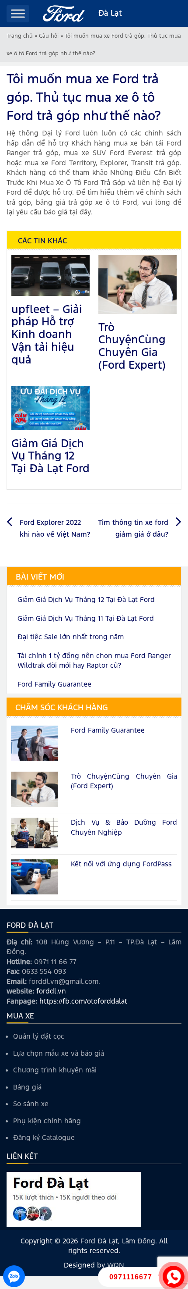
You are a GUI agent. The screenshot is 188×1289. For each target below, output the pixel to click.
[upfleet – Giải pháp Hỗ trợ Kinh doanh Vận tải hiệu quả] (50, 274)
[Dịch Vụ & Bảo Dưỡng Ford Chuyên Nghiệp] (34, 834)
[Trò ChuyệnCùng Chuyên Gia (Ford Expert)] (137, 283)
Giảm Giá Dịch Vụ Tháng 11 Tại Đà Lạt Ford (85, 618)
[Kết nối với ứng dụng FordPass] (34, 877)
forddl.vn (51, 991)
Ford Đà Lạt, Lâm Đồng (117, 1241)
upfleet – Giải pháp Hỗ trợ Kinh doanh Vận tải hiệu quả (46, 334)
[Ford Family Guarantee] (34, 744)
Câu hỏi (49, 35)
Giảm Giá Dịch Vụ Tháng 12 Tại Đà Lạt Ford (50, 456)
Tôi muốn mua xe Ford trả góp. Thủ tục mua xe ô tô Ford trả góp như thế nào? (84, 97)
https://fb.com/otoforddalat (83, 1001)
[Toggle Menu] (18, 13)
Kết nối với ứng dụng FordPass (121, 864)
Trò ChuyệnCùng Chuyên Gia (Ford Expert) (132, 346)
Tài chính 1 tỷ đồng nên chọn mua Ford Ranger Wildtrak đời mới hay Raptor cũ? (94, 660)
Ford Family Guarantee (54, 684)
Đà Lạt (110, 13)
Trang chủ (20, 35)
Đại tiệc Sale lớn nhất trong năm (70, 636)
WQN (115, 1265)
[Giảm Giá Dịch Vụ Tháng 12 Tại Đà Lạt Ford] (50, 407)
